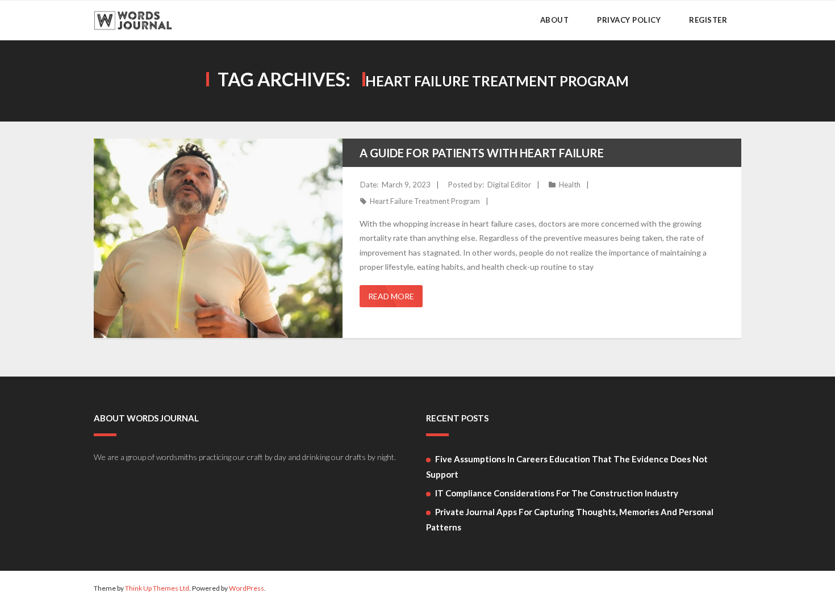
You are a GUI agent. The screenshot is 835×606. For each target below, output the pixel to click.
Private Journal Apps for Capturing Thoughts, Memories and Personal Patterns (569, 519)
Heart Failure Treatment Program (425, 201)
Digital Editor (509, 184)
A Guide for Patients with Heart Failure (482, 153)
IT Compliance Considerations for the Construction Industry (556, 493)
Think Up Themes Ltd (157, 588)
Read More (391, 296)
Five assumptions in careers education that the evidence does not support (567, 466)
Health (570, 184)
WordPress (246, 588)
